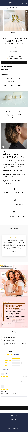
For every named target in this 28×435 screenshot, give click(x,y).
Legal (14, 424)
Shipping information (14, 78)
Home (11, 35)
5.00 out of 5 (17, 354)
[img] (4, 376)
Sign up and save (14, 428)
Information (13, 415)
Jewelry (16, 35)
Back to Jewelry (15, 408)
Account (14, 419)
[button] (11, 48)
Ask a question (14, 81)
